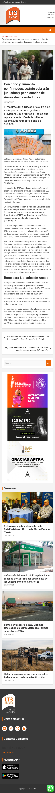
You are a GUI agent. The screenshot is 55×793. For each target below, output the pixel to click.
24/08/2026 (9, 681)
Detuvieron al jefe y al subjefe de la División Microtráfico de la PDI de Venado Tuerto (27, 529)
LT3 (34, 788)
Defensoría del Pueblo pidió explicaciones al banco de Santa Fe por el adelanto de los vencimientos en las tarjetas (27, 578)
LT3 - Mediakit (8, 752)
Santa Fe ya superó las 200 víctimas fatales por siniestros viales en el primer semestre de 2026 (26, 627)
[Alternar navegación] (5, 30)
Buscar (48, 363)
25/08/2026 (9, 585)
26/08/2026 (9, 536)
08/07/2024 (9, 102)
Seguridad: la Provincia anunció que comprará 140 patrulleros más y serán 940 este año (26, 348)
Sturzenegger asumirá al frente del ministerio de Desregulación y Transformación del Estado (28, 337)
